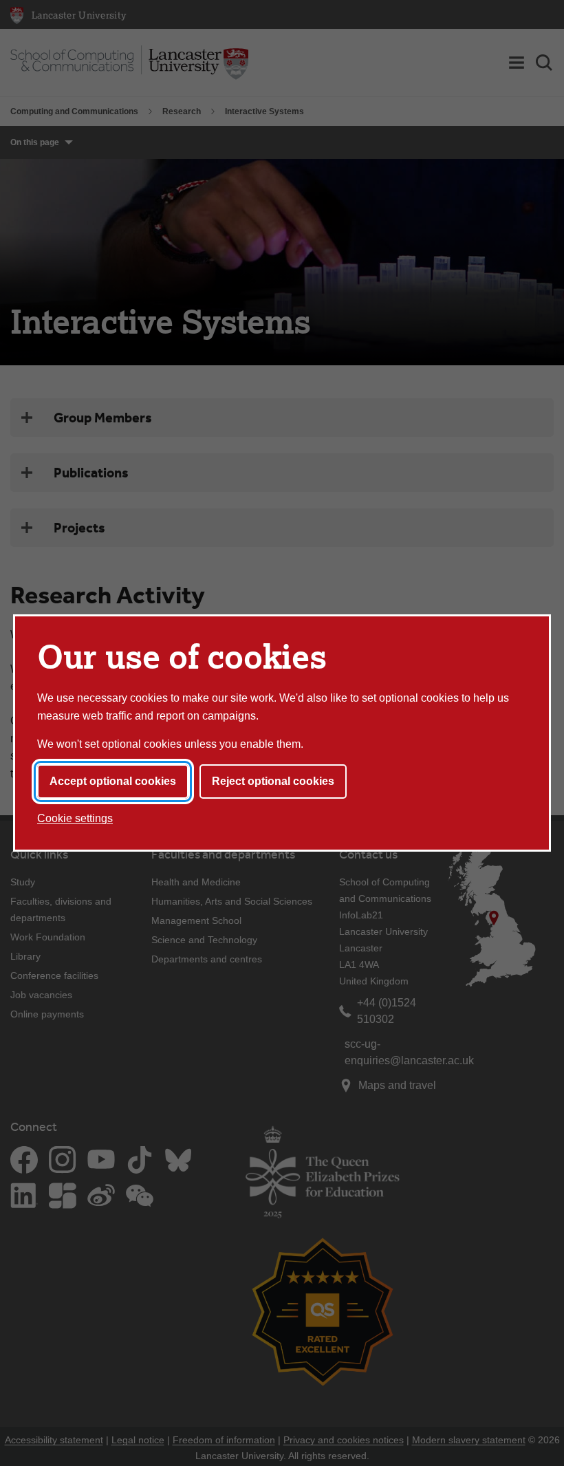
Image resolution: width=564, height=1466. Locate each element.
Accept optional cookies (113, 781)
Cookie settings (75, 818)
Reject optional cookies (273, 781)
